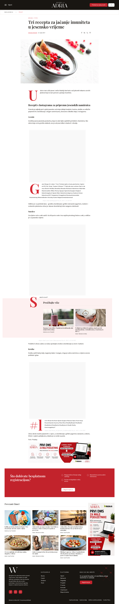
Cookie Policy (106, 600)
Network (63, 578)
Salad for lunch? (44, 297)
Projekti (62, 583)
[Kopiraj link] (87, 33)
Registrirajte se (68, 490)
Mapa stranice (64, 592)
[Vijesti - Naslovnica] (59, 5)
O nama (62, 585)
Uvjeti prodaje (83, 600)
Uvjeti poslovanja (73, 600)
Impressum (63, 590)
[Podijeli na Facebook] (81, 33)
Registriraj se (86, 582)
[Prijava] (111, 5)
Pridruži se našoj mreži (98, 5)
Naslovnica (9, 12)
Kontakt (63, 587)
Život (21, 12)
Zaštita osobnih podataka (95, 600)
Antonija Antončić (32, 33)
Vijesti (62, 576)
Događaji (63, 580)
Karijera (43, 580)
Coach (43, 578)
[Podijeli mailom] (90, 33)
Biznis (43, 576)
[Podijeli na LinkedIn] (84, 33)
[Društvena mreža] (10, 592)
